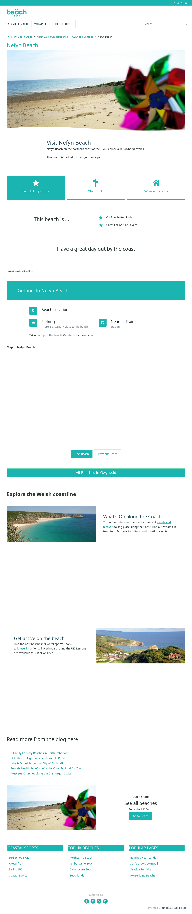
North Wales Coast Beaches (52, 36)
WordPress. (180, 907)
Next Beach (81, 454)
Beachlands (77, 875)
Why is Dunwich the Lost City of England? (37, 763)
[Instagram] (186, 3)
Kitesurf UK (16, 863)
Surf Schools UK (19, 857)
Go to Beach (140, 816)
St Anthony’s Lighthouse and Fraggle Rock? (38, 758)
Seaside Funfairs (140, 869)
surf (30, 648)
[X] (178, 3)
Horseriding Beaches (143, 875)
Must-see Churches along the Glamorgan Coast (41, 773)
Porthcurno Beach (81, 857)
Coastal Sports (18, 875)
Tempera (166, 907)
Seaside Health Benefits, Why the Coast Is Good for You (46, 768)
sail (40, 648)
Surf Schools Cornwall (144, 863)
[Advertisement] (91, 585)
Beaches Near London (144, 857)
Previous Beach (108, 454)
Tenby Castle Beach (82, 863)
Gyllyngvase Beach (81, 869)
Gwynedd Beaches (82, 36)
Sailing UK (15, 869)
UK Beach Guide (23, 36)
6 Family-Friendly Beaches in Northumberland (40, 753)
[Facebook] (174, 3)
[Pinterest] (182, 3)
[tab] (36, 188)
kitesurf (22, 648)
